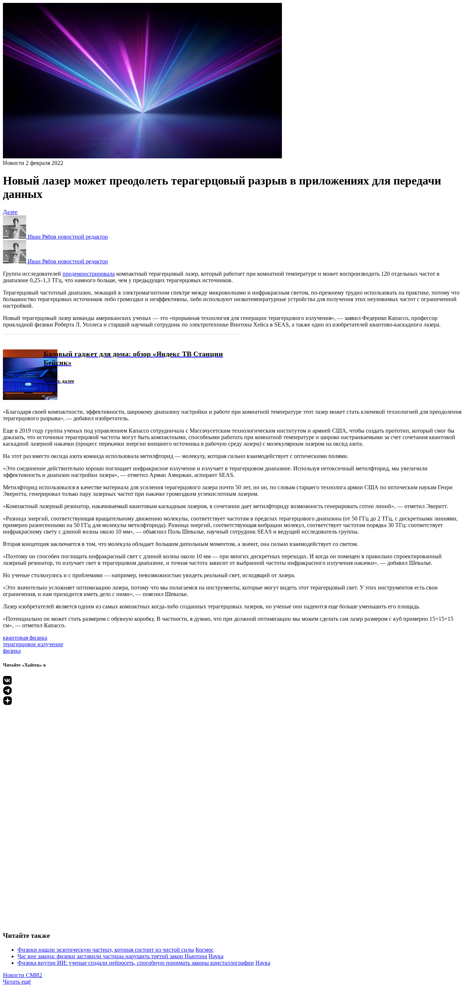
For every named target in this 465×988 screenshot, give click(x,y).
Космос (204, 950)
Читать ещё (17, 982)
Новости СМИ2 (22, 975)
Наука (216, 956)
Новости (13, 163)
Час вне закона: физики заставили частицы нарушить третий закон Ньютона (112, 956)
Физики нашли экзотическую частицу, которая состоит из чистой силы (105, 950)
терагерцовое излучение (33, 644)
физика (12, 651)
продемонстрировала (88, 274)
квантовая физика (25, 638)
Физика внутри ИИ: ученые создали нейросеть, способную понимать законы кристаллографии (135, 963)
